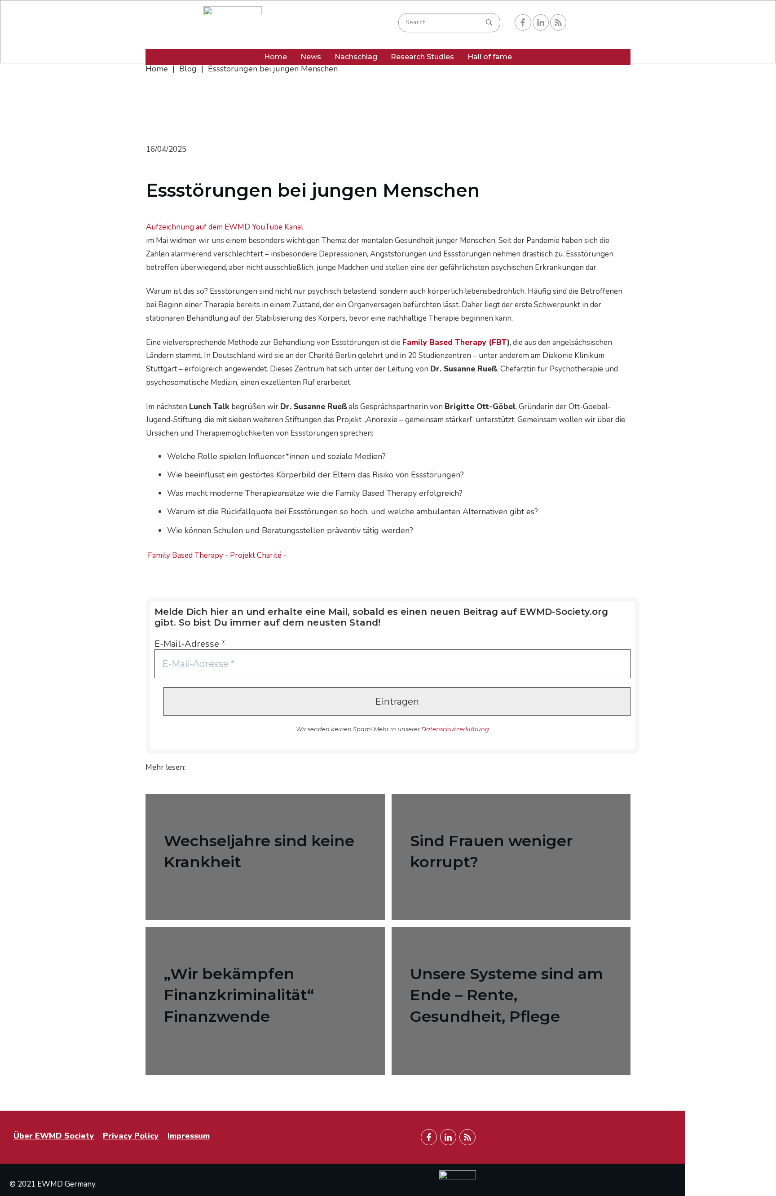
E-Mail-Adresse (189, 644)
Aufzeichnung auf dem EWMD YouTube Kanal (224, 227)
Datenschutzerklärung (455, 729)
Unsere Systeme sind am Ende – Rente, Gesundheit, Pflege (511, 1001)
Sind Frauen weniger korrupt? (511, 857)
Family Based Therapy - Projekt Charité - (217, 555)
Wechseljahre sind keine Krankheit (265, 857)
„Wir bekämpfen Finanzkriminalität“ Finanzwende (265, 1001)
